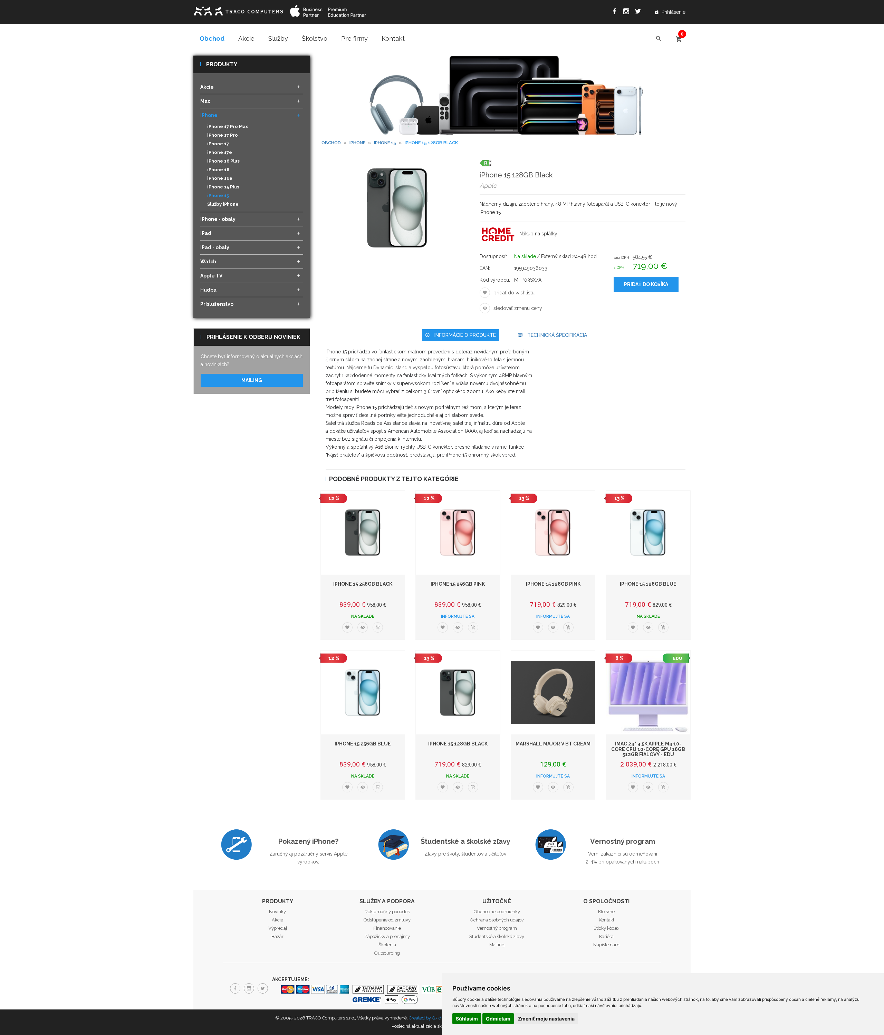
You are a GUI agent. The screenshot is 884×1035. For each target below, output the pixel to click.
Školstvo (314, 38)
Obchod (212, 38)
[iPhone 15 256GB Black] (363, 533)
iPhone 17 (218, 143)
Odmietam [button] (498, 1019)
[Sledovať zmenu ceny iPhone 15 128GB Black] (485, 308)
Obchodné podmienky (497, 911)
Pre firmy (354, 38)
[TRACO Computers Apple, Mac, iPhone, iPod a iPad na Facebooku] (616, 12)
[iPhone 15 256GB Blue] (363, 693)
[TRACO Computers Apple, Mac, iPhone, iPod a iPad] (238, 10)
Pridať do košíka (646, 284)
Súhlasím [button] (467, 1019)
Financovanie (387, 928)
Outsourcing (387, 953)
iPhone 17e (219, 152)
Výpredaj (277, 928)
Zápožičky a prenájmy (387, 936)
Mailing (251, 380)
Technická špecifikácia (556, 335)
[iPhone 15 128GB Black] (398, 207)
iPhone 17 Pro (222, 135)
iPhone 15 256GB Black (362, 584)
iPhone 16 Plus (223, 161)
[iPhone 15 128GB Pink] (553, 533)
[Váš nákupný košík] (678, 36)
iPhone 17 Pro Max (227, 126)
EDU (677, 658)
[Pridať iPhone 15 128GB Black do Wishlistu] (485, 292)
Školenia (387, 944)
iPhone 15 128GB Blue (648, 584)
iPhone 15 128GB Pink (553, 584)
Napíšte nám (606, 944)
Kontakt (393, 38)
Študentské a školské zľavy (465, 841)
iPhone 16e (219, 178)
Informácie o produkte (464, 335)
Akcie (246, 38)
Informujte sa (457, 616)
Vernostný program (622, 841)
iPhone (357, 142)
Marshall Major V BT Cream (553, 743)
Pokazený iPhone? (308, 841)
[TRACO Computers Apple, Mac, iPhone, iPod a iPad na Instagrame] (628, 12)
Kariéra (606, 936)
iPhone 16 (218, 169)
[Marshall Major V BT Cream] (553, 693)
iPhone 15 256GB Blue (363, 743)
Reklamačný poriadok (387, 911)
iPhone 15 (218, 195)
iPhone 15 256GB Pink (458, 584)
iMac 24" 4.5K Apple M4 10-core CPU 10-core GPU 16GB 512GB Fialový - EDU (648, 749)
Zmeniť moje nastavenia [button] (546, 1019)
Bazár (277, 936)
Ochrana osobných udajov (497, 919)
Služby (278, 38)
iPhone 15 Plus (223, 186)
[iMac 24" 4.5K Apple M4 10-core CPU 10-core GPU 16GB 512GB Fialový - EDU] (648, 693)
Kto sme (606, 911)
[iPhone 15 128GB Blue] (648, 533)
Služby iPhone (223, 204)
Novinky (277, 911)
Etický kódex (606, 928)
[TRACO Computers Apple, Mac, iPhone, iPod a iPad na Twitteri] (639, 12)
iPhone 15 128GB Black (458, 743)
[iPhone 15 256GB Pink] (458, 533)
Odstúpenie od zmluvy (387, 919)
